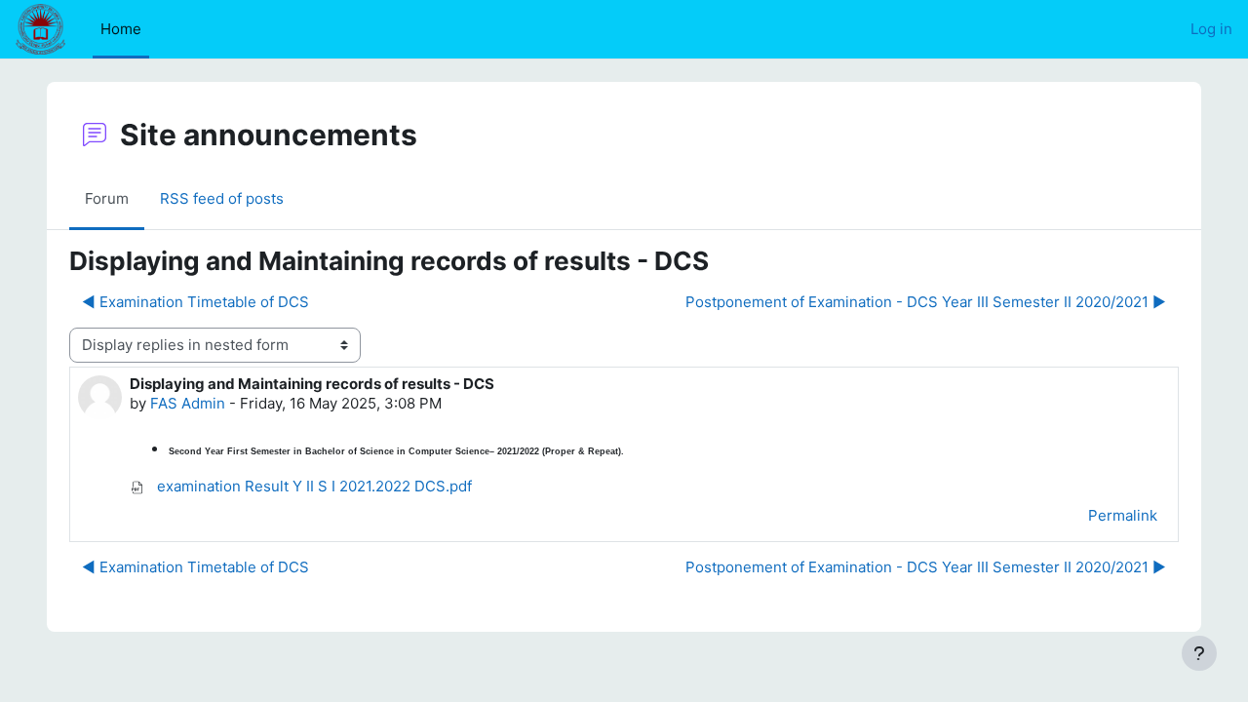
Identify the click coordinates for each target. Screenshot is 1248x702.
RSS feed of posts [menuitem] (222, 198)
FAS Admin (187, 403)
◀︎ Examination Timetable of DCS (195, 301)
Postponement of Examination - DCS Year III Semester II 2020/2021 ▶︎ (925, 301)
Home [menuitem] (120, 29)
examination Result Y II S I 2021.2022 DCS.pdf (312, 486)
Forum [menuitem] (107, 198)
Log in (1211, 29)
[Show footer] (1199, 653)
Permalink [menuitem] (1122, 515)
